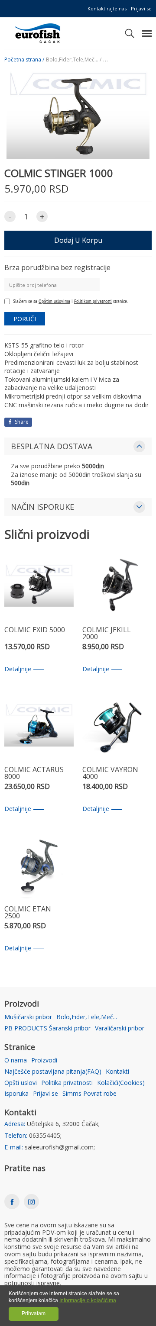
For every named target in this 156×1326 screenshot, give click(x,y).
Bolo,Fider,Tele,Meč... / (73, 60)
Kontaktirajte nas (107, 8)
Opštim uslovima (54, 301)
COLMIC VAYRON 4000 (110, 773)
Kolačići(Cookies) (121, 1083)
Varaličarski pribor (119, 1028)
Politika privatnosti (67, 1083)
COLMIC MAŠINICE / (126, 60)
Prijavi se (141, 8)
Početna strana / (24, 60)
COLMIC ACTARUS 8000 (34, 773)
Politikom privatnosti (93, 301)
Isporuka (16, 1093)
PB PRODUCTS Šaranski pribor (47, 1028)
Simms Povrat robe (89, 1093)
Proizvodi (44, 1060)
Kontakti (117, 1071)
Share (21, 421)
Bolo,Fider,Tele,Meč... (86, 1017)
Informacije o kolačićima (87, 1300)
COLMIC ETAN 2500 (27, 912)
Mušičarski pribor (28, 1017)
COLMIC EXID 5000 (34, 630)
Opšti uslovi (20, 1083)
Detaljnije (17, 669)
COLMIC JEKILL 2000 (106, 633)
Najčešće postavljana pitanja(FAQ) (52, 1071)
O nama (15, 1060)
